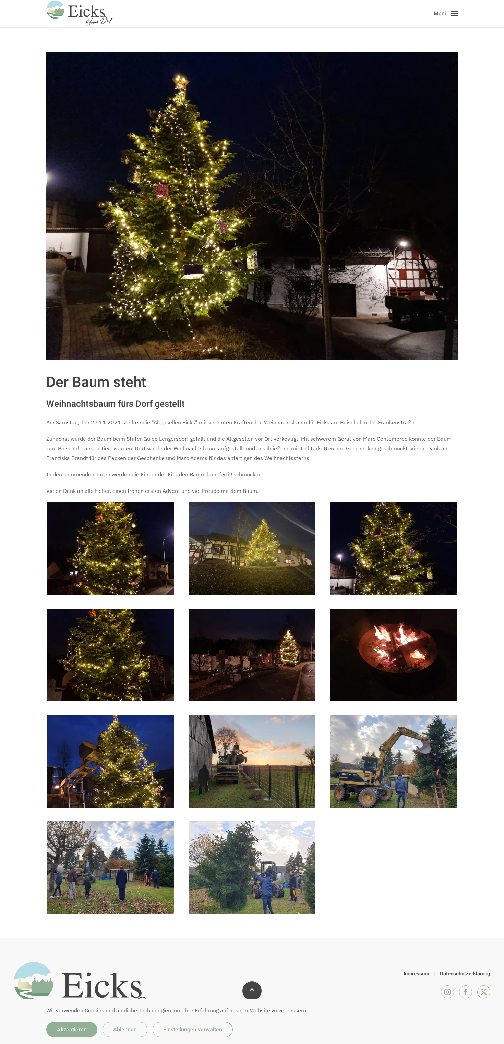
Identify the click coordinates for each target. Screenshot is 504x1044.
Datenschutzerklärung (465, 974)
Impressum (416, 974)
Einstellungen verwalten (192, 1029)
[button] (446, 13)
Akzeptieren (72, 1029)
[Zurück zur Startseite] (80, 13)
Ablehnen (125, 1029)
